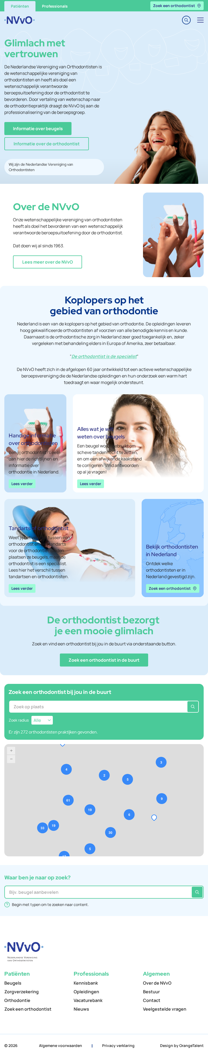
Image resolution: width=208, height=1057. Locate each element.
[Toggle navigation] (200, 20)
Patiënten (20, 6)
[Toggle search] (186, 20)
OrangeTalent (191, 1045)
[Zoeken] (192, 706)
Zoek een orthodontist (174, 5)
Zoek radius (19, 720)
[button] (38, 128)
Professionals (55, 6)
